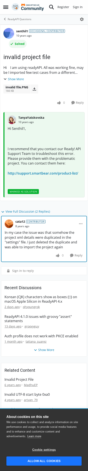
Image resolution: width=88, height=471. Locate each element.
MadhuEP (31, 385)
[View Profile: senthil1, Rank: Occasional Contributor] (8, 33)
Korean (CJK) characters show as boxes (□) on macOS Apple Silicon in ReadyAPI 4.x (40, 299)
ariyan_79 (31, 400)
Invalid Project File (19, 379)
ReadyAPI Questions (19, 19)
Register (63, 7)
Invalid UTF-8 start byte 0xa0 (27, 394)
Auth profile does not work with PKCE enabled (41, 336)
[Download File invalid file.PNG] (34, 88)
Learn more (34, 436)
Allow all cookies (44, 461)
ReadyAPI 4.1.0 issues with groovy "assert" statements (38, 318)
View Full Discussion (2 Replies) (28, 211)
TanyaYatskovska (31, 118)
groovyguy (32, 326)
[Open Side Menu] (5, 7)
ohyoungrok (31, 307)
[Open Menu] (82, 19)
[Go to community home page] (28, 7)
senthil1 (22, 31)
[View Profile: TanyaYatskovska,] (12, 120)
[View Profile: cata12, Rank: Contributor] (9, 223)
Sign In (78, 7)
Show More (16, 79)
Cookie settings (44, 449)
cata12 (20, 221)
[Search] (51, 7)
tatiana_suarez (36, 341)
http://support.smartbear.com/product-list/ (43, 173)
